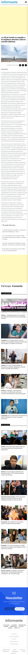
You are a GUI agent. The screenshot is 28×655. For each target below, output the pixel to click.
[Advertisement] (14, 20)
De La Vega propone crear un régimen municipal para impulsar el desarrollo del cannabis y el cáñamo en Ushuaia (14, 237)
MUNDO (10, 628)
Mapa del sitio (6, 649)
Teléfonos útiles (14, 644)
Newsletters (15, 651)
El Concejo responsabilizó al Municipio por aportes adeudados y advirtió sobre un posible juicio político (14, 244)
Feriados (14, 639)
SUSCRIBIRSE (20, 609)
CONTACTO (17, 628)
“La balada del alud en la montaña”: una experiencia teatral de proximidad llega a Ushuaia (14, 230)
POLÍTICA (21, 626)
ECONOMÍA (14, 625)
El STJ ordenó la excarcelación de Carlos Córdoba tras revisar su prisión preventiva (13, 249)
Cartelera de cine (14, 641)
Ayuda (14, 649)
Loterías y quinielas (14, 636)
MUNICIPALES (13, 626)
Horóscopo (14, 634)
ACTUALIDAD (6, 625)
